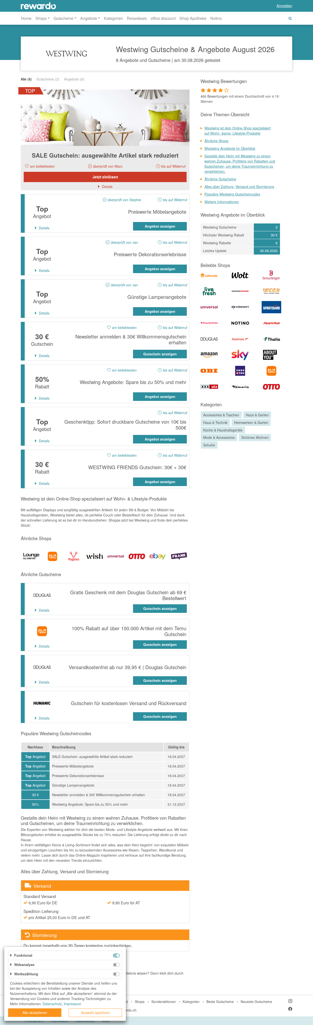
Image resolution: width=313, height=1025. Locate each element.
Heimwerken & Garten (251, 422)
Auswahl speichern (95, 1012)
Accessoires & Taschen (221, 414)
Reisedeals (137, 18)
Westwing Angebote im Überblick (229, 148)
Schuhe (209, 445)
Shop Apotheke (192, 18)
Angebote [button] (88, 18)
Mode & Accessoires (219, 437)
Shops (140, 1001)
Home (26, 18)
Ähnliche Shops (216, 140)
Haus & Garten (257, 414)
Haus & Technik (215, 422)
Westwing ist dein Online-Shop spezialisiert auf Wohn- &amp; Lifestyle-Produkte (237, 131)
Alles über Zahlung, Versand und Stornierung (239, 186)
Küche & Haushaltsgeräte (223, 430)
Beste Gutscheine (220, 1001)
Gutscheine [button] (63, 18)
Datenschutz (52, 1003)
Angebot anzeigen (160, 226)
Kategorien (113, 18)
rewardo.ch (127, 1010)
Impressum (72, 1003)
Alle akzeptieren (34, 1012)
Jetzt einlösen (105, 177)
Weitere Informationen (221, 201)
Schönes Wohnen (255, 437)
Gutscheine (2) (47, 79)
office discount (163, 18)
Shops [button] (41, 18)
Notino (216, 18)
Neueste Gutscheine (256, 1001)
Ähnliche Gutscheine (220, 178)
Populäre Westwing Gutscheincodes (232, 194)
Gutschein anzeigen (160, 353)
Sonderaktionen (163, 1001)
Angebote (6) (74, 79)
